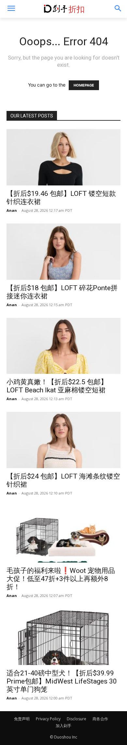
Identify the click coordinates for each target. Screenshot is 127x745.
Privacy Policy (48, 719)
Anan (12, 210)
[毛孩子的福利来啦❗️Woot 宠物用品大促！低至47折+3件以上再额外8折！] (63, 534)
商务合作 (100, 719)
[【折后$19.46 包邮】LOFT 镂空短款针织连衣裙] (63, 157)
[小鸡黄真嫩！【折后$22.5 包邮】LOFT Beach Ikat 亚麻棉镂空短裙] (63, 346)
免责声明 (22, 719)
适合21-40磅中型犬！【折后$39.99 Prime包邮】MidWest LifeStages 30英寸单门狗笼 (62, 681)
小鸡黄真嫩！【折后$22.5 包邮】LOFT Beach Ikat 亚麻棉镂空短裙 (57, 386)
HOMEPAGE (84, 85)
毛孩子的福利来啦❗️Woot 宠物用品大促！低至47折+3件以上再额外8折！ (61, 579)
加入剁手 (63, 725)
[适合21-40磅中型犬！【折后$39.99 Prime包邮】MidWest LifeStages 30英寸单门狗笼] (63, 637)
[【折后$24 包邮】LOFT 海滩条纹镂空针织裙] (63, 440)
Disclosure (76, 719)
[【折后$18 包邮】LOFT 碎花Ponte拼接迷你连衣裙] (63, 252)
